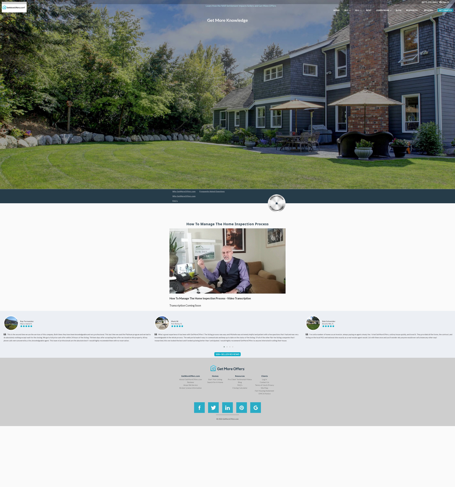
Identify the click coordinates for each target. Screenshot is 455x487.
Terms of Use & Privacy (264, 385)
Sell (357, 10)
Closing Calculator (239, 388)
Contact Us (264, 382)
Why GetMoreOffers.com (184, 191)
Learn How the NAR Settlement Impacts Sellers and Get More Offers (241, 5)
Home (336, 10)
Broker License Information (190, 388)
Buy (346, 10)
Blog (240, 382)
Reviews (428, 10)
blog (398, 10)
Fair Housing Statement (264, 391)
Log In (264, 379)
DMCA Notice (265, 393)
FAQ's (175, 201)
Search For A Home (215, 382)
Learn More (382, 10)
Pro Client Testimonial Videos (240, 379)
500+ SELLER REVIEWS (227, 354)
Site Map (264, 388)
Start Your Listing (215, 379)
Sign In (445, 2)
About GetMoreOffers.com (190, 379)
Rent (368, 10)
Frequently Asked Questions (212, 191)
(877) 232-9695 (430, 2)
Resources (412, 10)
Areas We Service (190, 385)
